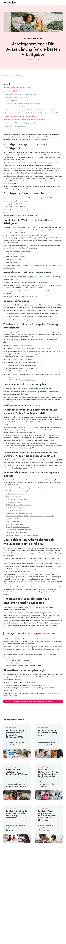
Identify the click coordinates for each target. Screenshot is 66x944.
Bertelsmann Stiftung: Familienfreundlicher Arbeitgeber (22, 535)
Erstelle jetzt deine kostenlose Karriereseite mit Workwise (33, 701)
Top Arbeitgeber (25, 448)
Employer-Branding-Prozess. (43, 633)
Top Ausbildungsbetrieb (20, 468)
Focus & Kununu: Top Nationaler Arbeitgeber (19, 513)
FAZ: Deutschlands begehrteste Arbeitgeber (19, 529)
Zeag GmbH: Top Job (12, 518)
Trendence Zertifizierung (28, 380)
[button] (60, 2)
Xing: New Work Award (13, 497)
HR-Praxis (6, 76)
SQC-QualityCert (8, 430)
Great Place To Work (9, 268)
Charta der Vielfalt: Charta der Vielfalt (17, 499)
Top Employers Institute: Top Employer (17, 527)
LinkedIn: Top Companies (13, 510)
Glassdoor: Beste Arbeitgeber (14, 508)
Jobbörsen (46, 685)
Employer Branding (16, 76)
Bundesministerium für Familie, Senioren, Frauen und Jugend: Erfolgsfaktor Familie (30, 516)
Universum (38, 405)
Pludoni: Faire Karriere (12, 521)
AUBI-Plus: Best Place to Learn (15, 494)
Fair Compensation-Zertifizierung (27, 296)
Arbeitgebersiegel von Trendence (22, 345)
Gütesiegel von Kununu (29, 320)
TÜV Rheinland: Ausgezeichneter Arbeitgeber (19, 505)
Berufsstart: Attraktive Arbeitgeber (16, 532)
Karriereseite (32, 682)
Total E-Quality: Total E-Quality (15, 524)
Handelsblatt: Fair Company (14, 502)
